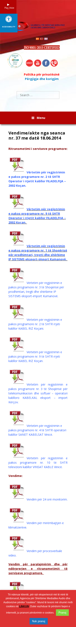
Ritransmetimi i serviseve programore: (38, 149)
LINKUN (24, 606)
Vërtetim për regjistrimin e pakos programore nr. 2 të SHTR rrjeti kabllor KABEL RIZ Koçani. (35, 324)
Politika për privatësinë (42, 74)
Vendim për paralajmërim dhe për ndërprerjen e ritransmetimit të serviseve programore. (38, 568)
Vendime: (15, 476)
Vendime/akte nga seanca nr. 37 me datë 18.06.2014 (36, 135)
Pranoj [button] (62, 612)
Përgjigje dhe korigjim (42, 79)
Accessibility (8, 27)
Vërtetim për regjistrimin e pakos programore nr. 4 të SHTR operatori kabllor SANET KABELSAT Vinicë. (37, 430)
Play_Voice (8, 7)
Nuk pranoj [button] (38, 621)
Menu (41, 118)
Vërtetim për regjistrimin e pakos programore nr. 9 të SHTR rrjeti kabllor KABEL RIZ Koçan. (35, 356)
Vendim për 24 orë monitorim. (47, 499)
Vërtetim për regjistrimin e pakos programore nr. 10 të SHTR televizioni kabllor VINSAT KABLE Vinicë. (38, 462)
